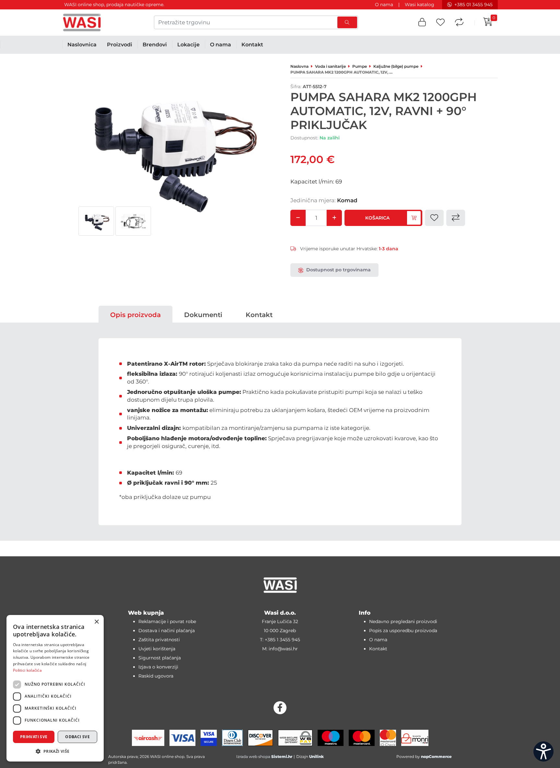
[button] (422, 22)
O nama (384, 4)
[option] (96, 221)
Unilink (316, 756)
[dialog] (55, 688)
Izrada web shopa (253, 756)
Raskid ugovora (155, 676)
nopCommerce (436, 756)
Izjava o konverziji (158, 667)
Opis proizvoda (135, 315)
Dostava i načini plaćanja (166, 630)
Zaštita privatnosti (159, 640)
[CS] (543, 751)
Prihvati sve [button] (34, 736)
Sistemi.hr (281, 756)
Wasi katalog (419, 4)
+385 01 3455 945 (473, 4)
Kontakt (259, 315)
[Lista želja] (440, 22)
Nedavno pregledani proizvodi (403, 621)
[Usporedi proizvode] (459, 22)
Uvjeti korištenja (156, 649)
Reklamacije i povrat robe (167, 621)
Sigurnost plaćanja (159, 658)
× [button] (96, 622)
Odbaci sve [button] (77, 736)
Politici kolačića (27, 670)
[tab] (135, 315)
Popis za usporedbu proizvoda (403, 630)
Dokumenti (203, 315)
